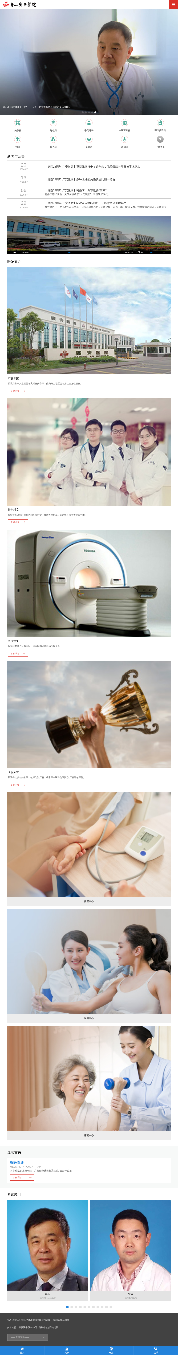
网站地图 (53, 1327)
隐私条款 (43, 1327)
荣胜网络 (23, 1327)
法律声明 (32, 1327)
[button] (83, 112)
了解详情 (17, 1177)
